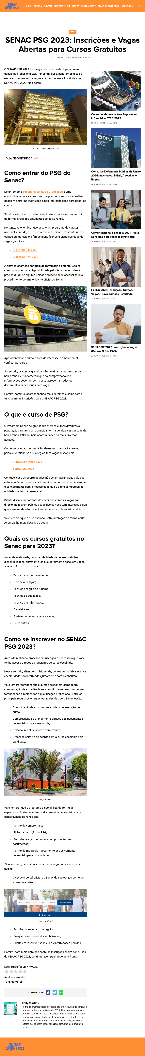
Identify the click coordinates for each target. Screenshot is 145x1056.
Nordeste (59, 6)
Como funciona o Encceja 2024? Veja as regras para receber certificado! (115, 235)
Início (28, 6)
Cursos (38, 6)
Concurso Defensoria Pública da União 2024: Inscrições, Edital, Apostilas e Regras (116, 175)
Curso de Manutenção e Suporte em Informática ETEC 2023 (114, 116)
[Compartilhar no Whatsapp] (61, 992)
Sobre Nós (127, 6)
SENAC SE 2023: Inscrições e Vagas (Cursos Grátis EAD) (114, 349)
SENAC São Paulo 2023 (27, 462)
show (35, 158)
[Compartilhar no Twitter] (55, 992)
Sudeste (48, 6)
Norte (75, 6)
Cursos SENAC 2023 (25, 257)
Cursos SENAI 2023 (25, 250)
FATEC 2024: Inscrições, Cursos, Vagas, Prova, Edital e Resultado (112, 292)
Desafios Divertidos (108, 6)
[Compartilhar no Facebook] (48, 992)
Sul (68, 6)
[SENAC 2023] (12, 6)
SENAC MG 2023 (23, 469)
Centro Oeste (88, 6)
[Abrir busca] (140, 6)
